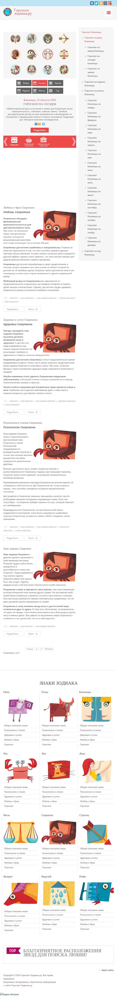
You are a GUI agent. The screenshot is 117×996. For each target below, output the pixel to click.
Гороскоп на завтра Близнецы (94, 72)
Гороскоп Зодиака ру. (22, 985)
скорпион (14, 298)
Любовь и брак (11, 739)
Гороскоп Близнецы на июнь (94, 166)
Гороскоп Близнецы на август (94, 191)
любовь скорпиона (67, 298)
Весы (7, 815)
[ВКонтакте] (92, 3)
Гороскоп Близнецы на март (94, 129)
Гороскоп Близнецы (91, 32)
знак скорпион (26, 401)
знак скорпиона (27, 298)
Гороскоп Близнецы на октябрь (94, 216)
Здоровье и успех (13, 735)
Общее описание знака (16, 725)
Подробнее (40, 130)
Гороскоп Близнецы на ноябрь (94, 229)
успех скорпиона (12, 405)
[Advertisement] (39, 176)
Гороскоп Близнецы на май (94, 154)
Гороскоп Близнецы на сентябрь (94, 204)
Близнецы (85, 692)
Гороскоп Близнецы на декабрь (94, 241)
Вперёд (49, 649)
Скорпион (47, 815)
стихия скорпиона (23, 531)
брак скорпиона (12, 302)
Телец (44, 692)
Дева (82, 753)
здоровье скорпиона (67, 401)
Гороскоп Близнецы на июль (94, 179)
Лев (43, 753)
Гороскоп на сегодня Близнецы (94, 60)
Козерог (8, 876)
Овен (6, 692)
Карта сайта (108, 970)
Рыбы (82, 876)
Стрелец (84, 815)
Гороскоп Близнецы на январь (94, 104)
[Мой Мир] (105, 3)
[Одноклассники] (101, 3)
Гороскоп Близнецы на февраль (94, 116)
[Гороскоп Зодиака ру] (18, 12)
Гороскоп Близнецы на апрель (94, 141)
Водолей (46, 876)
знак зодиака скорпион (46, 298)
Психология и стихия (14, 730)
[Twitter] (96, 3)
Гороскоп (8, 744)
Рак (6, 753)
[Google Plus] (110, 3)
